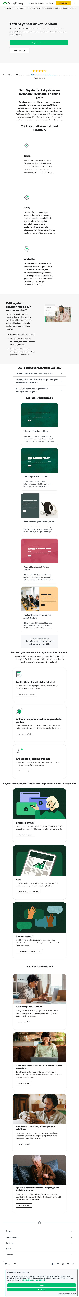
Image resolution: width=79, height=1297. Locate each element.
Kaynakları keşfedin (26, 835)
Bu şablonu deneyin (39, 43)
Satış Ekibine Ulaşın (37, 3)
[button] (39, 373)
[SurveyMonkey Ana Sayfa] (13, 3)
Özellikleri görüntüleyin (27, 694)
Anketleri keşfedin (25, 734)
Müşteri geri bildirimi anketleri (41, 8)
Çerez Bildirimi (39, 1280)
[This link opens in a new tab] (52, 1264)
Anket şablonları (20, 8)
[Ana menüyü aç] (73, 3)
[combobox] (10, 1263)
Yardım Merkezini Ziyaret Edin (29, 951)
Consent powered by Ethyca (66, 1293)
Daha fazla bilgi (24, 771)
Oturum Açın (50, 3)
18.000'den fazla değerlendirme (44, 75)
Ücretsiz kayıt (63, 3)
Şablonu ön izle (19, 50)
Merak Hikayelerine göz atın (28, 892)
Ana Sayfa (7, 8)
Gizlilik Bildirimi (28, 1280)
